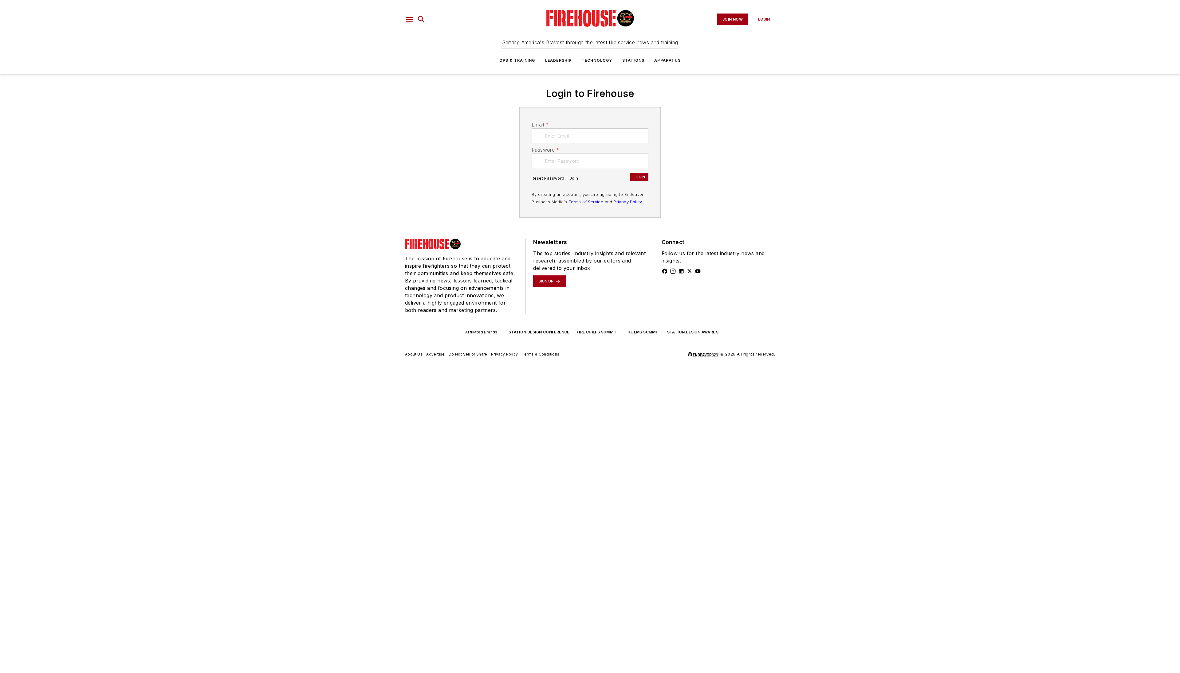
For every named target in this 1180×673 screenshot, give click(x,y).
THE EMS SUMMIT (642, 332)
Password (545, 150)
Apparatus (667, 60)
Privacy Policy (628, 201)
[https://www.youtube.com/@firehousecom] (698, 271)
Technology (597, 60)
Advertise (435, 354)
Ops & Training (517, 60)
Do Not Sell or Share (468, 354)
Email (540, 125)
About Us (414, 354)
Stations (633, 60)
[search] (421, 19)
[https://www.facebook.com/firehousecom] (665, 271)
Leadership (558, 60)
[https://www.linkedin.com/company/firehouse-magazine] (681, 271)
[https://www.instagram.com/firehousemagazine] (673, 271)
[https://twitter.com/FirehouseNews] (689, 271)
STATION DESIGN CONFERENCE (539, 332)
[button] (409, 19)
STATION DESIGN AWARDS (692, 332)
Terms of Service (585, 201)
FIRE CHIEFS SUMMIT (597, 332)
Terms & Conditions (540, 354)
